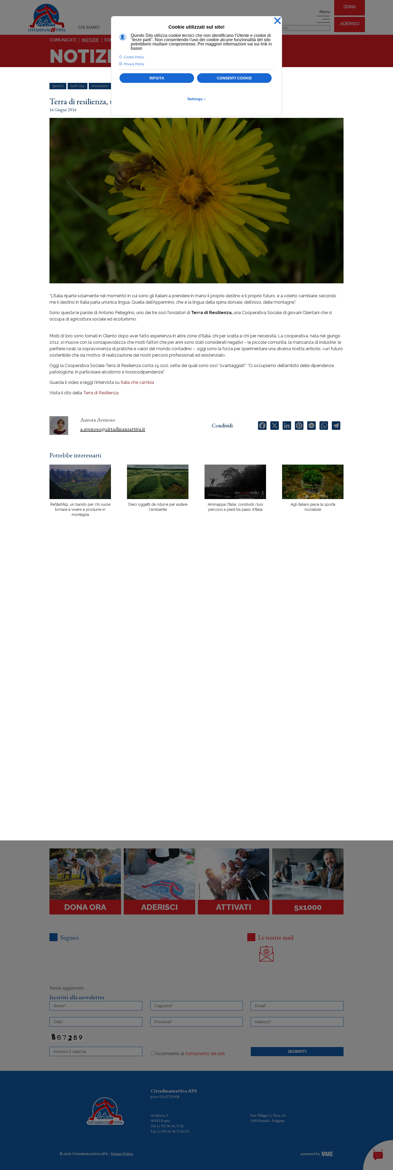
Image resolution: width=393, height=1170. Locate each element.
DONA (350, 6)
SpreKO (58, 86)
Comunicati (62, 40)
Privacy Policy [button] (134, 64)
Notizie (90, 40)
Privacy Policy (122, 1154)
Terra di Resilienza (100, 392)
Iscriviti (297, 1051)
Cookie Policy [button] (134, 57)
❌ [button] (277, 21)
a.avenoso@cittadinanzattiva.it (112, 429)
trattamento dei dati (205, 1053)
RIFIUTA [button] (156, 78)
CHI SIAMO (88, 27)
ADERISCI (349, 23)
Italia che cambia (138, 382)
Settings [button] (196, 99)
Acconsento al (190, 1053)
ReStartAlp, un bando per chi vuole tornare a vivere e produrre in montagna (80, 509)
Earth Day (77, 86)
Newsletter (100, 86)
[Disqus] (196, 614)
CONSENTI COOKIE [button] (234, 78)
